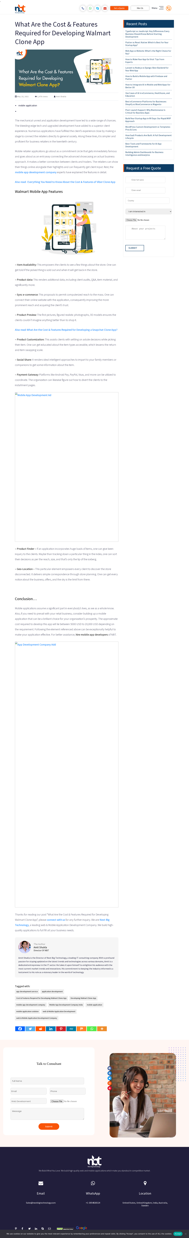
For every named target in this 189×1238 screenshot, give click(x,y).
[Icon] (37, 650)
